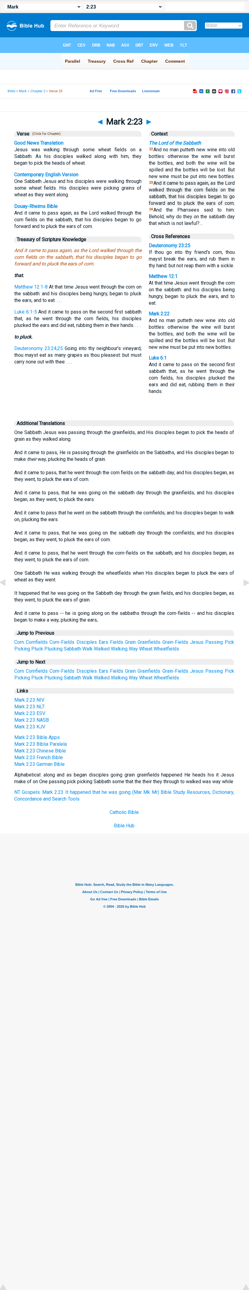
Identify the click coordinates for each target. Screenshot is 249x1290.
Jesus (196, 642)
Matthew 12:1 (163, 276)
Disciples (87, 642)
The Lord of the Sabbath (175, 143)
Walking (119, 649)
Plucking (53, 649)
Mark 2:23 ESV (29, 713)
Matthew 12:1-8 (31, 287)
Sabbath (72, 649)
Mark (23, 91)
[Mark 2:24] (241, 596)
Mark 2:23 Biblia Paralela (40, 744)
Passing (214, 642)
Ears (103, 642)
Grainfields (149, 642)
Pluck (37, 649)
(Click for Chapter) (45, 134)
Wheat (145, 649)
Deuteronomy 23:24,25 (38, 348)
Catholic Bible (124, 812)
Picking (22, 649)
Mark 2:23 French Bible (38, 757)
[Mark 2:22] (7, 596)
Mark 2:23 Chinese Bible (40, 751)
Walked (102, 649)
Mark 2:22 (159, 314)
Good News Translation (38, 143)
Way (133, 649)
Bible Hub (124, 826)
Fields (116, 642)
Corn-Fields (61, 642)
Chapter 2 (37, 91)
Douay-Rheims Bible (36, 206)
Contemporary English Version (46, 174)
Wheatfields (166, 649)
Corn (19, 642)
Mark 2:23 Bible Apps (37, 737)
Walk (87, 649)
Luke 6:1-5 (25, 312)
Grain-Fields (175, 642)
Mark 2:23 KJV (29, 727)
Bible (11, 91)
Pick (229, 642)
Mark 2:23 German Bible (39, 764)
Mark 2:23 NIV (29, 700)
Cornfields (37, 642)
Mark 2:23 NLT (29, 707)
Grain (130, 642)
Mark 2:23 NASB (31, 720)
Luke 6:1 (158, 358)
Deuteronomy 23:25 (169, 245)
